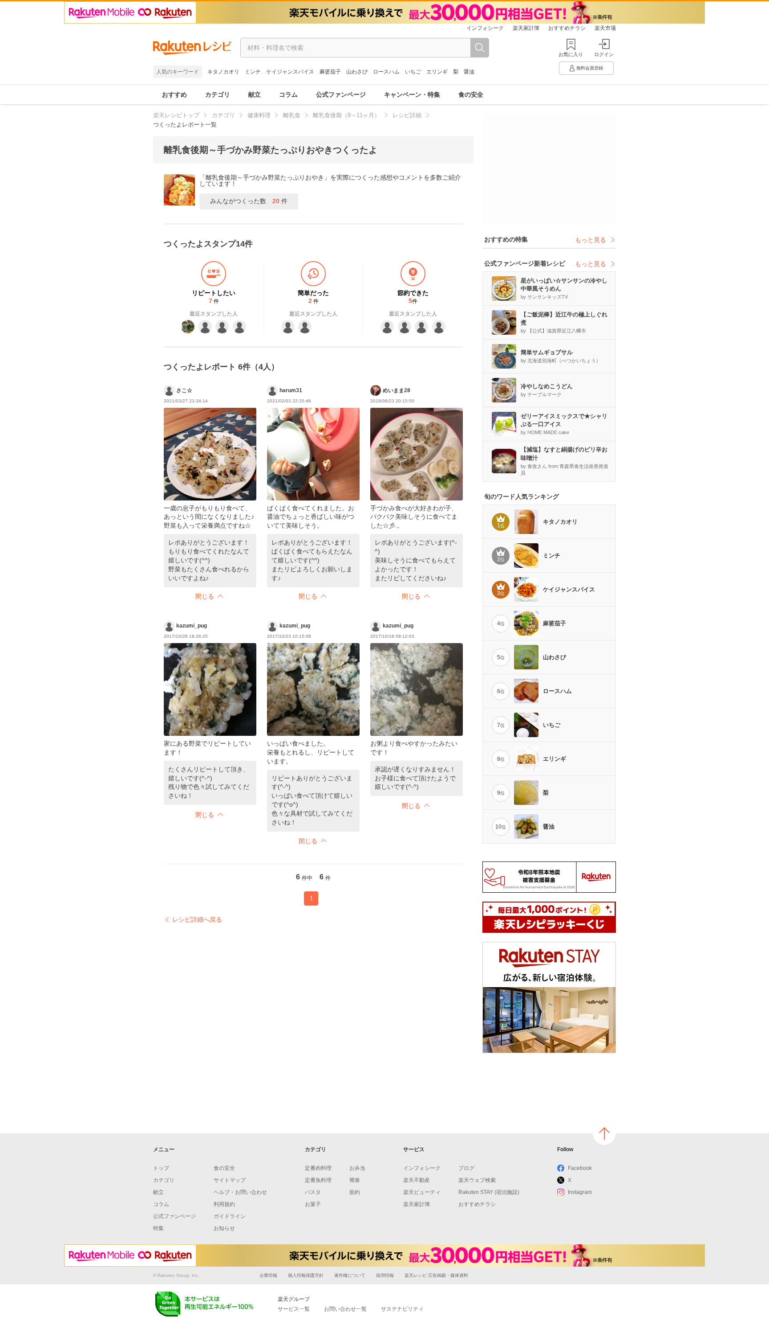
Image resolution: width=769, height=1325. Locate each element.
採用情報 (385, 1275)
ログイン (604, 54)
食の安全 (470, 94)
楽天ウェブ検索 (477, 1180)
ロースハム (386, 72)
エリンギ (437, 72)
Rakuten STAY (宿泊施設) (488, 1192)
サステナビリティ (402, 1309)
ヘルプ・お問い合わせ (240, 1192)
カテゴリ (217, 94)
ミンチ (253, 72)
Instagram (580, 1192)
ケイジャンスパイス (290, 72)
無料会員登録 (589, 68)
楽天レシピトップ (176, 115)
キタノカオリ (223, 72)
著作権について (349, 1275)
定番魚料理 (318, 1180)
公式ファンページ (341, 94)
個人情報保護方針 (306, 1275)
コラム (288, 94)
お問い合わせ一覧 (345, 1309)
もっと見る (590, 240)
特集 (158, 1228)
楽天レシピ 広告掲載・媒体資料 (436, 1275)
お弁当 (357, 1168)
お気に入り (571, 54)
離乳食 (291, 115)
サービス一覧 (294, 1309)
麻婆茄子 (330, 72)
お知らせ (224, 1228)
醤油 (469, 72)
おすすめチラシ (567, 28)
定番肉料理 (318, 1168)
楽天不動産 (416, 1180)
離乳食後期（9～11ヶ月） (346, 115)
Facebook (580, 1168)
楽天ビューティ (422, 1192)
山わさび (357, 72)
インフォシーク (485, 28)
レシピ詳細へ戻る (197, 919)
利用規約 (224, 1204)
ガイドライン (230, 1216)
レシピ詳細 (407, 115)
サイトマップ (230, 1180)
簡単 (354, 1180)
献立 (254, 94)
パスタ (313, 1192)
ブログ (466, 1168)
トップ (161, 1168)
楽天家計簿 (526, 28)
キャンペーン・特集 (412, 94)
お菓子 (313, 1204)
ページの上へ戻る (604, 1133)
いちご (413, 72)
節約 (354, 1192)
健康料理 (259, 115)
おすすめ (174, 94)
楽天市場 (605, 28)
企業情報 (268, 1275)
